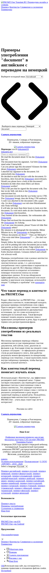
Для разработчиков (10, 535)
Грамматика (6, 9)
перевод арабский (27, 478)
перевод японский (20, 493)
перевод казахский (16, 481)
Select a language (8, 466)
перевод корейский (10, 483)
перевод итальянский (22, 476)
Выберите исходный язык (13, 76)
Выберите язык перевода (13, 126)
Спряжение (31, 7)
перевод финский (21, 490)
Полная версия (31, 461)
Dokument (39, 157)
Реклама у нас (15, 558)
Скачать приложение (18, 555)
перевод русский (29, 471)
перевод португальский (31, 483)
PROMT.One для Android (12, 524)
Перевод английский (11, 471)
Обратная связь (16, 549)
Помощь (13, 552)
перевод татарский (10, 486)
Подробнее (6, 570)
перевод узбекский (23, 488)
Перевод (5, 7)
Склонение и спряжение (12, 508)
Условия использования (12, 461)
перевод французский (21, 473)
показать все (7, 152)
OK (2, 566)
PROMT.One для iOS (10, 521)
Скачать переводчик (11, 134)
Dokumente (6, 218)
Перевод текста (8, 503)
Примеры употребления (12, 506)
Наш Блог (13, 561)
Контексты (15, 7)
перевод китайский (35, 481)
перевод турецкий (28, 486)
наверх (4, 459)
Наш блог (5, 511)
